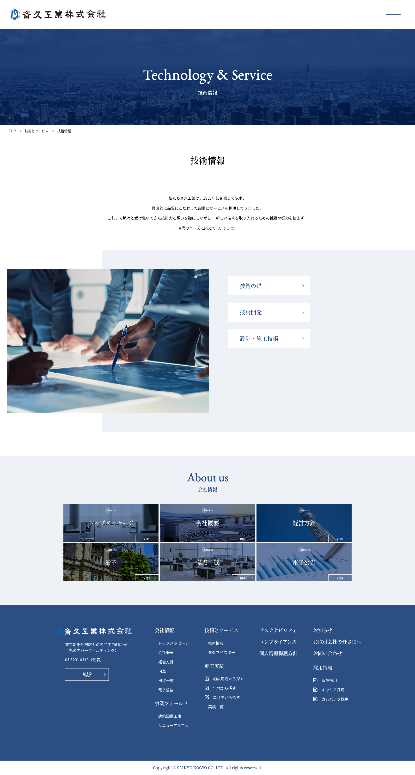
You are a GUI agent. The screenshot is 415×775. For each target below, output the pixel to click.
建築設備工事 (169, 716)
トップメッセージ (173, 643)
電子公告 (166, 690)
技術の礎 (251, 286)
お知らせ (322, 630)
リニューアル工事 (173, 725)
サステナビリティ (278, 630)
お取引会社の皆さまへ (337, 641)
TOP (12, 130)
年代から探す (224, 688)
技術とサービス (221, 630)
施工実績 (214, 665)
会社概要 (166, 652)
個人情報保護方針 (278, 653)
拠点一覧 (166, 680)
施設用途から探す (228, 678)
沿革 (162, 671)
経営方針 (166, 662)
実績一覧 (216, 706)
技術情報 (216, 643)
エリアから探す (226, 697)
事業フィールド (171, 703)
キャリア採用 (333, 689)
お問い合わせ (327, 653)
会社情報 (164, 630)
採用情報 (322, 667)
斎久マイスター (221, 652)
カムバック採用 (335, 699)
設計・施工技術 (259, 338)
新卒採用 (329, 680)
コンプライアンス (278, 641)
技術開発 (251, 312)
